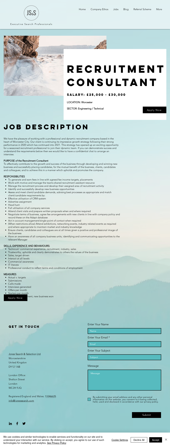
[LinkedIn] (10, 423)
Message (93, 365)
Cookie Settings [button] (120, 440)
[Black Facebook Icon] (17, 423)
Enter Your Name (98, 324)
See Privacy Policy (56, 443)
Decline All (138, 440)
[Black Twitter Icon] (24, 423)
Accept (155, 440)
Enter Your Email (98, 337)
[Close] (166, 439)
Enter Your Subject (99, 350)
